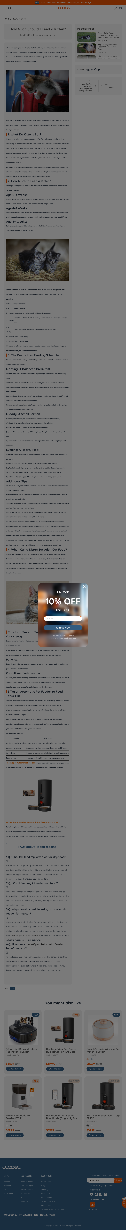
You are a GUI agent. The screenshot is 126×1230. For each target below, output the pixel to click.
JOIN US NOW (63, 627)
